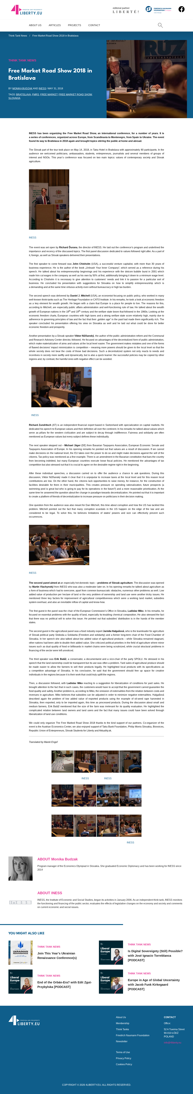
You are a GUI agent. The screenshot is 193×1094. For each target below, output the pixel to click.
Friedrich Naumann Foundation (132, 1035)
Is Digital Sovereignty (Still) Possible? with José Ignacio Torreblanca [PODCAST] (155, 955)
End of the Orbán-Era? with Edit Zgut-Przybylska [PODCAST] (64, 985)
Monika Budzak (22, 88)
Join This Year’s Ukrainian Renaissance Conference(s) (57, 956)
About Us (35, 25)
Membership (122, 1023)
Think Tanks (122, 1029)
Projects (74, 25)
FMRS (35, 94)
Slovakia (14, 98)
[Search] (160, 25)
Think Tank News (17, 35)
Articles (55, 25)
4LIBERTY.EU (93, 1085)
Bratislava (23, 94)
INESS (42, 88)
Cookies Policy (124, 1064)
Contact (94, 25)
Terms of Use (123, 1052)
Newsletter (121, 1041)
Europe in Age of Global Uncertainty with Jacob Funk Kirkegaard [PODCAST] (154, 984)
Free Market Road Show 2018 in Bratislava (55, 35)
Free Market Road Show (75, 94)
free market (48, 94)
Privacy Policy (123, 1058)
